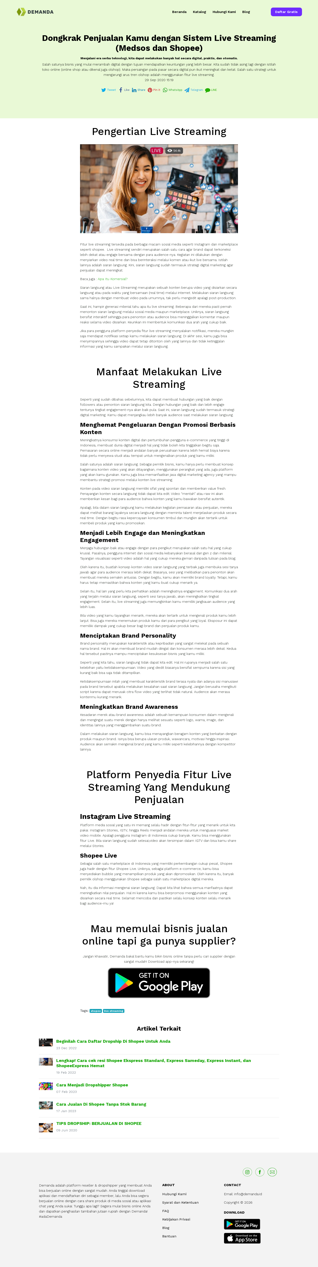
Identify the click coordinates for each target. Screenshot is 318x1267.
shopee (96, 1010)
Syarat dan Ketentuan (180, 1202)
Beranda (179, 12)
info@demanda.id (248, 1194)
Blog (246, 12)
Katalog (199, 12)
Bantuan (169, 1236)
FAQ (165, 1211)
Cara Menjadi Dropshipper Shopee (92, 1084)
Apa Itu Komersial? (113, 279)
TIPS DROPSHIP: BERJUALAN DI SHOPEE (98, 1123)
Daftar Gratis (286, 12)
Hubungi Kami (224, 12)
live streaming (113, 1010)
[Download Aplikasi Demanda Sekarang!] (159, 982)
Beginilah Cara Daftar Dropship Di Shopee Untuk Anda (113, 1041)
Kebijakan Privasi (176, 1219)
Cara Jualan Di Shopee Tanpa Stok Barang (101, 1104)
